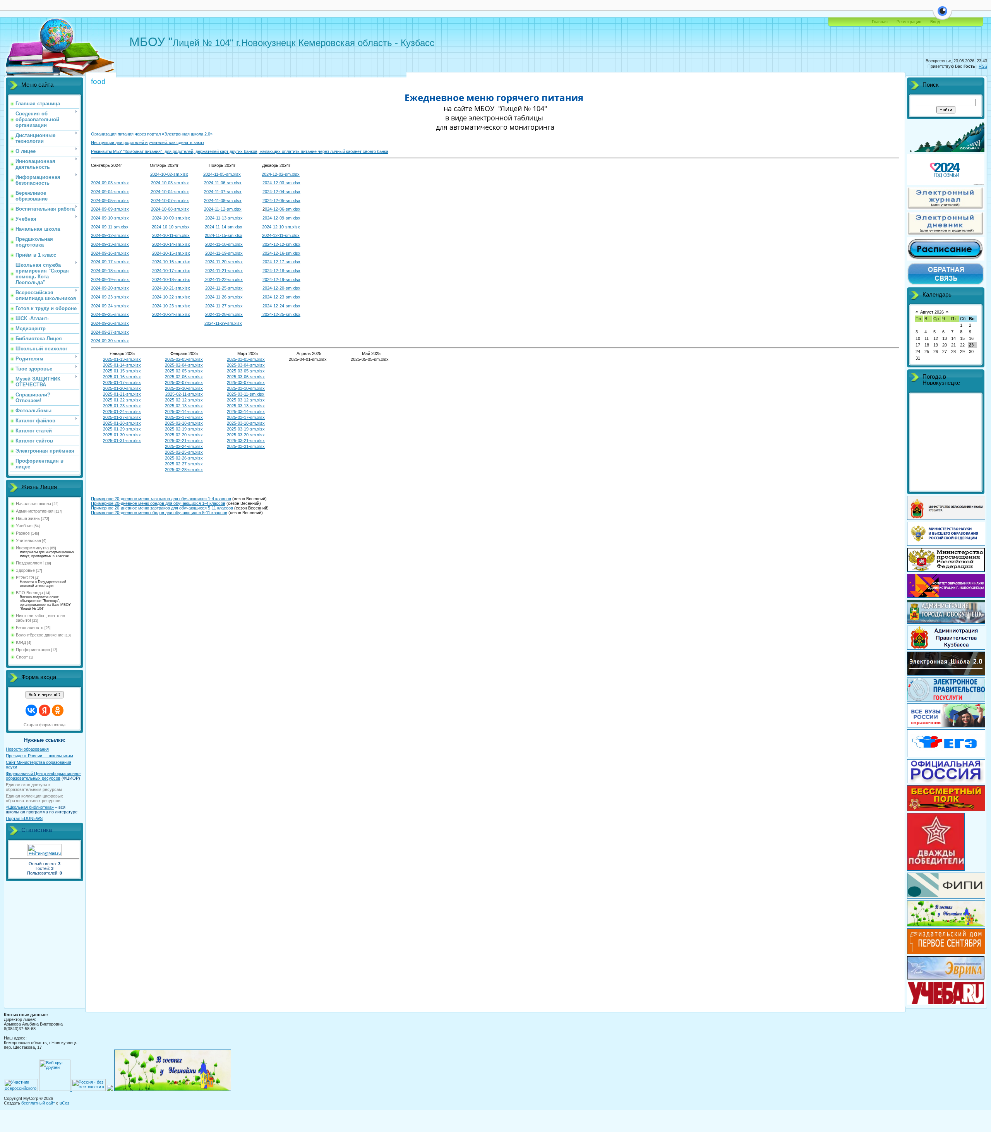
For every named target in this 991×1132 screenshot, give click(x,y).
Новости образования (27, 749)
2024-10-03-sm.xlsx (170, 182)
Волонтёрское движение (39, 635)
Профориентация (33, 649)
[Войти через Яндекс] (44, 710)
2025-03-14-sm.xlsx (246, 411)
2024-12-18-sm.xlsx (281, 270)
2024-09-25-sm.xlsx (110, 314)
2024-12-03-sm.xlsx (281, 182)
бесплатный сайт (38, 1103)
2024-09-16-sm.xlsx (110, 253)
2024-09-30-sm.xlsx (110, 340)
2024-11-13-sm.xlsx (224, 218)
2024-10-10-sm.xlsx (171, 227)
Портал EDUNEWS (24, 818)
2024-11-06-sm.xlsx (223, 182)
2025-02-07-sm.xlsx (184, 382)
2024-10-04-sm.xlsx (169, 191)
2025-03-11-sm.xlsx (245, 394)
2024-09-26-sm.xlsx (110, 323)
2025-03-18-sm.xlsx (246, 423)
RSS (983, 66)
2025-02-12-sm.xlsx (184, 400)
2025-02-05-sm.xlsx (184, 371)
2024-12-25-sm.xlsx (280, 314)
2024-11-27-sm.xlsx (224, 306)
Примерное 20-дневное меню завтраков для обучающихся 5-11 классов (162, 508)
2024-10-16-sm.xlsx (171, 261)
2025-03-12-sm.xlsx (246, 400)
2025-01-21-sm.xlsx (122, 394)
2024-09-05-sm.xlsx (110, 200)
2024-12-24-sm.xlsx (281, 306)
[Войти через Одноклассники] (57, 710)
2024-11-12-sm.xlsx (223, 209)
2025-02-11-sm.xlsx (184, 394)
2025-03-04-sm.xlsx (246, 365)
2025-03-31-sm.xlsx (246, 446)
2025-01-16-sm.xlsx (122, 376)
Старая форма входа (44, 724)
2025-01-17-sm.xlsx (122, 382)
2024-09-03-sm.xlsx (110, 182)
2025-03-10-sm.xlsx (246, 388)
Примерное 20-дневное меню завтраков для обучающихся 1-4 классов (161, 498)
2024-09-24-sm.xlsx (110, 306)
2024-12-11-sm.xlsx (281, 235)
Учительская (28, 540)
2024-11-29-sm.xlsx (223, 323)
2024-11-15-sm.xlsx (223, 235)
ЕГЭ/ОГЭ (25, 577)
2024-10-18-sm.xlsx (171, 279)
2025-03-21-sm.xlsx (246, 440)
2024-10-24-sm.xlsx (171, 314)
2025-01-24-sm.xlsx (122, 411)
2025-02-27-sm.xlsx (184, 463)
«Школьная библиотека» (30, 807)
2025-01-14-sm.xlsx (122, 365)
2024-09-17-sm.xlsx (110, 261)
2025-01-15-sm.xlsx (122, 371)
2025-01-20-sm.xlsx (122, 388)
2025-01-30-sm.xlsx (122, 434)
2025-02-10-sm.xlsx (184, 388)
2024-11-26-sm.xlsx (224, 297)
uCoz (65, 1103)
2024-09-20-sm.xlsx (110, 288)
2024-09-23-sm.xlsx (110, 297)
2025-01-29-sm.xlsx (122, 429)
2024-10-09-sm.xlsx (171, 218)
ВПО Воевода (29, 592)
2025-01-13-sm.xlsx (122, 359)
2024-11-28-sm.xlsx (224, 314)
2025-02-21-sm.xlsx (184, 440)
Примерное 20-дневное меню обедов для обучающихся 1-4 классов (158, 503)
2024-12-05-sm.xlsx (281, 200)
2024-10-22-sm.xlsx (171, 297)
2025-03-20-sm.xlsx (246, 434)
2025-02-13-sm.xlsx (184, 405)
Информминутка (32, 547)
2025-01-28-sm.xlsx (122, 423)
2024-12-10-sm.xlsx (281, 227)
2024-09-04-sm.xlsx (110, 191)
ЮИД (21, 642)
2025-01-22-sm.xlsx (122, 400)
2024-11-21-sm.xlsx (224, 270)
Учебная (24, 525)
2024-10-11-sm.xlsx (171, 235)
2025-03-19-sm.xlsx (246, 429)
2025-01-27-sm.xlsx (122, 417)
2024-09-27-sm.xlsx (110, 332)
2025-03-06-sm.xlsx (246, 376)
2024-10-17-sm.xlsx (171, 270)
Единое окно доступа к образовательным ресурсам (34, 787)
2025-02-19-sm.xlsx (184, 429)
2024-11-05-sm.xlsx (222, 174)
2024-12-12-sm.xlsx (281, 244)
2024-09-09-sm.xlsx (110, 209)
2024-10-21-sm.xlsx (171, 288)
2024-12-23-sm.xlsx (281, 297)
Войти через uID (44, 694)
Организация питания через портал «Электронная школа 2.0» (152, 134)
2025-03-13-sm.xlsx (246, 405)
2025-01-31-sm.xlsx (122, 440)
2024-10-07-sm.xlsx (170, 200)
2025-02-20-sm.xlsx (184, 434)
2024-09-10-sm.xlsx (110, 218)
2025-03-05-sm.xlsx (246, 371)
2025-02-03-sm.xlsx (184, 359)
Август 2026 (932, 312)
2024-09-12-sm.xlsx (110, 235)
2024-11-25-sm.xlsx (224, 288)
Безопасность (29, 627)
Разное (23, 533)
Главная (880, 21)
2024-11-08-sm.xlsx (223, 200)
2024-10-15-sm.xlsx (171, 253)
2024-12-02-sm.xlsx (281, 174)
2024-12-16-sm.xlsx (281, 253)
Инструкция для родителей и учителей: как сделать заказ (147, 142)
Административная (34, 511)
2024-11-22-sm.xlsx (223, 279)
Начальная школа (33, 503)
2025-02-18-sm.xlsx (184, 423)
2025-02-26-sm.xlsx (184, 458)
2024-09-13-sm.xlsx (110, 244)
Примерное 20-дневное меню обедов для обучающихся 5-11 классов (159, 512)
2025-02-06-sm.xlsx (184, 376)
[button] (942, 15)
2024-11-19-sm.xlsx (224, 253)
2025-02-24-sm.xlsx (184, 446)
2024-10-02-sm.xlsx (169, 174)
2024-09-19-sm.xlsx (110, 279)
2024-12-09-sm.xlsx (281, 218)
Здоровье (25, 570)
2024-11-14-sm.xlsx (223, 227)
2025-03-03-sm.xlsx (246, 359)
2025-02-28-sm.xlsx (184, 469)
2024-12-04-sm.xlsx (281, 191)
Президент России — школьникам (39, 755)
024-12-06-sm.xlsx (282, 209)
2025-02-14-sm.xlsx (184, 411)
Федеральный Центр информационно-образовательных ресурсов (43, 775)
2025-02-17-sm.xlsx (184, 417)
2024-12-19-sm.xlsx (281, 279)
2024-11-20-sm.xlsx (224, 261)
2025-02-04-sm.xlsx (184, 365)
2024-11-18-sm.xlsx (224, 244)
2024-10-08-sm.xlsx (170, 209)
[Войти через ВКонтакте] (31, 710)
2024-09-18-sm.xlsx (110, 270)
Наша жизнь (28, 518)
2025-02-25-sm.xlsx (184, 452)
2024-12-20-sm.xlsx (281, 288)
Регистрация (909, 21)
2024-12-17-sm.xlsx (281, 261)
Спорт (22, 657)
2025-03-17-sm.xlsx (246, 417)
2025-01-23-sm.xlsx (122, 405)
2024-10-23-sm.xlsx (171, 306)
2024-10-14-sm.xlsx (171, 244)
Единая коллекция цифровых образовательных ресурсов (34, 798)
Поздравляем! (30, 563)
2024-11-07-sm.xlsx (223, 191)
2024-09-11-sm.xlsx (110, 227)
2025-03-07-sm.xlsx (246, 382)
